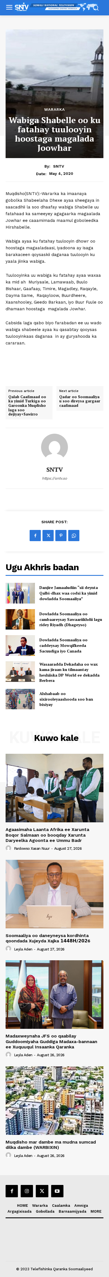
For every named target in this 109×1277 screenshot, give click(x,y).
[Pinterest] (61, 535)
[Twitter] (48, 535)
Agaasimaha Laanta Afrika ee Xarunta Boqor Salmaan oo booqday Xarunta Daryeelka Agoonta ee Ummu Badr (47, 835)
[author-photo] (9, 848)
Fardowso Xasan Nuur (32, 848)
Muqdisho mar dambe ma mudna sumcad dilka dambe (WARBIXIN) (51, 1144)
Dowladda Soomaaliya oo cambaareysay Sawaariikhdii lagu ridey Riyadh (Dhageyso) (70, 619)
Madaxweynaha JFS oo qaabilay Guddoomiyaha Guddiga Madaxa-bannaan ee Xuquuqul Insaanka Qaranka (51, 1041)
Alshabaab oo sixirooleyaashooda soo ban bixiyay (66, 699)
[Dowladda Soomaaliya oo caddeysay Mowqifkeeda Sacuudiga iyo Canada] (20, 645)
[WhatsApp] (73, 535)
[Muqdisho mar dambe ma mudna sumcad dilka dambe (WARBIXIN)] (54, 1100)
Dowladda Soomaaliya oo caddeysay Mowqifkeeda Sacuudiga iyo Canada (63, 645)
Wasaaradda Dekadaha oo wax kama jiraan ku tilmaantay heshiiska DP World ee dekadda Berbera (69, 672)
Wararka (54, 109)
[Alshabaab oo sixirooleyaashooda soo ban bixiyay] (20, 699)
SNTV (58, 166)
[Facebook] (35, 535)
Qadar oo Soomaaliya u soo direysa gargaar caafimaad (79, 401)
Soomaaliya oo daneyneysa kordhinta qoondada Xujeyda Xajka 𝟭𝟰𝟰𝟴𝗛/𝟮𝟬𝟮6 (48, 938)
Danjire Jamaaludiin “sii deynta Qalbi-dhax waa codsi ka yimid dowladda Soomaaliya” (68, 593)
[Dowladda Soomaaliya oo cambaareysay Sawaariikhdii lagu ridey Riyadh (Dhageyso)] (20, 619)
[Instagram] (27, 1191)
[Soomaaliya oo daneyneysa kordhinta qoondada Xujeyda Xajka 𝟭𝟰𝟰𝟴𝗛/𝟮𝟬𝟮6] (54, 894)
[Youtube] (57, 1191)
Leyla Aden (23, 949)
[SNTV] (54, 447)
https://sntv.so (54, 478)
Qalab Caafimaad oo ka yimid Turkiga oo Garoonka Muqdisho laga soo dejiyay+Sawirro (27, 406)
